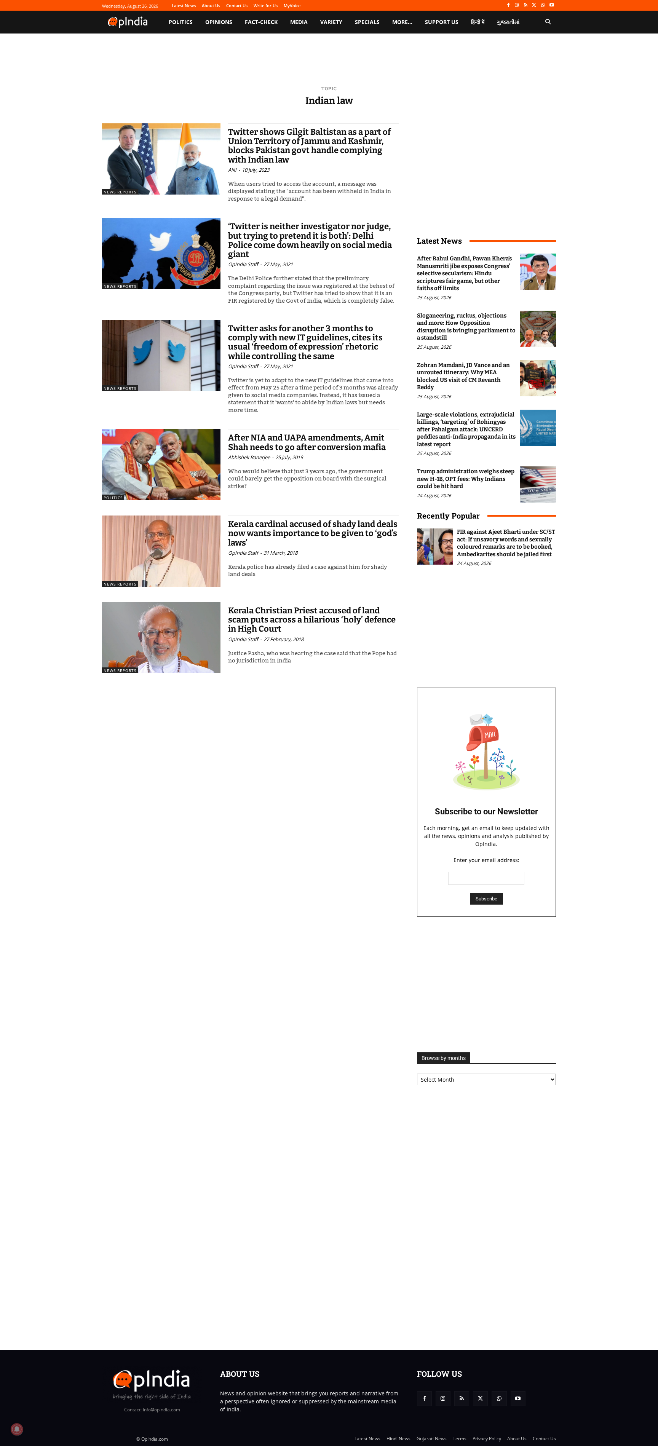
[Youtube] (551, 5)
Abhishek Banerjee (249, 457)
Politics (113, 497)
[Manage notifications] (17, 1429)
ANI (232, 169)
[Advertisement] (486, 984)
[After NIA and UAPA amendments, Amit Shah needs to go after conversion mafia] (161, 464)
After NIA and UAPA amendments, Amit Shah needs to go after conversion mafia (307, 442)
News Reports (120, 192)
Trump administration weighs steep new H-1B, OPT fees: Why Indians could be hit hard (465, 479)
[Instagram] (517, 5)
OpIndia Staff (243, 264)
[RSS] (525, 5)
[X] (534, 5)
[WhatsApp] (542, 5)
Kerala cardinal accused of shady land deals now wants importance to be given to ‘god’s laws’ (313, 533)
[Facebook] (508, 5)
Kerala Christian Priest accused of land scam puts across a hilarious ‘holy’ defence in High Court (312, 619)
